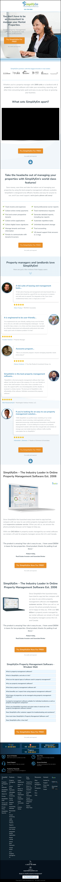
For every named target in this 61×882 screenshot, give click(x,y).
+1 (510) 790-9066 (30, 864)
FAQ (36, 795)
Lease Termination (21, 803)
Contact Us (46, 780)
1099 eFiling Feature (11, 820)
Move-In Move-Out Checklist (29, 788)
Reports (11, 825)
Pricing (3, 796)
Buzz (36, 793)
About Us (4, 794)
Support (45, 783)
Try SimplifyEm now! (30, 877)
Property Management (12, 782)
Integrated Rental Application (12, 833)
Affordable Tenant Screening (12, 794)
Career (45, 789)
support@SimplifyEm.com (30, 871)
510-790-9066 (28, 9)
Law (36, 790)
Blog (36, 780)
